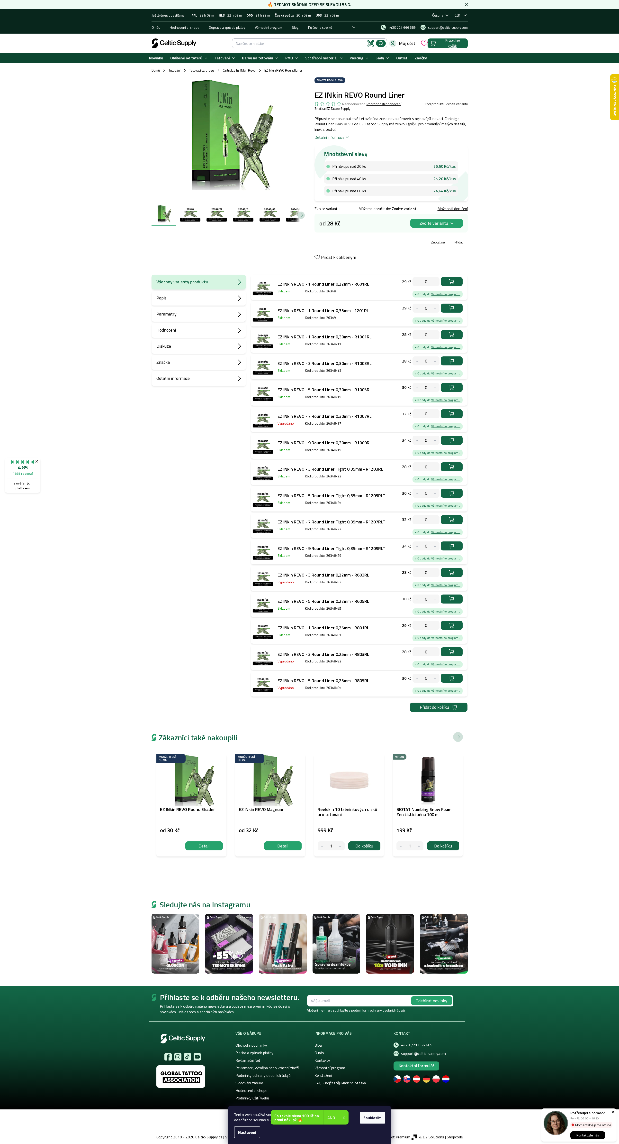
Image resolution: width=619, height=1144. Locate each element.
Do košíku (452, 281)
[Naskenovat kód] (371, 43)
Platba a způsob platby (254, 1052)
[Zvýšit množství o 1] (340, 845)
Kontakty (322, 1060)
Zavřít (343, 243)
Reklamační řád (247, 1060)
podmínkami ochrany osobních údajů (378, 1010)
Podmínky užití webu (252, 1098)
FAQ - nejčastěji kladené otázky (340, 1083)
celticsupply (177, 1056)
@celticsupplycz (187, 1056)
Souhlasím (372, 1118)
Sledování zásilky (249, 1083)
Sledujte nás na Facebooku (168, 1056)
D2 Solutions (433, 1137)
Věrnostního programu (445, 294)
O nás (156, 27)
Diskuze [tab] (163, 346)
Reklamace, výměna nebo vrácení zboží (267, 1067)
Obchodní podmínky (251, 1045)
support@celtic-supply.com (423, 1053)
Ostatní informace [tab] (173, 378)
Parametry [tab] (166, 314)
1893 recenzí (23, 473)
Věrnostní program (268, 27)
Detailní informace (329, 137)
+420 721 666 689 (416, 1045)
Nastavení (247, 1132)
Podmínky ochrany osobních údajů (263, 1075)
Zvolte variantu (434, 223)
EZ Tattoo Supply (338, 108)
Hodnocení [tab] (166, 330)
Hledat (381, 43)
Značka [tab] (163, 362)
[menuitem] (156, 58)
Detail (204, 846)
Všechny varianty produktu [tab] (182, 282)
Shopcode (455, 1137)
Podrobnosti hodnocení (384, 104)
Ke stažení (323, 1075)
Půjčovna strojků (320, 27)
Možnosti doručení (453, 208)
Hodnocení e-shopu (184, 27)
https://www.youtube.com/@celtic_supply (197, 1056)
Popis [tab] (161, 298)
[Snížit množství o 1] (322, 845)
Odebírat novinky (431, 1000)
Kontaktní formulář (416, 1065)
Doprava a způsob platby (227, 27)
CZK (457, 15)
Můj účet (407, 43)
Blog (295, 27)
